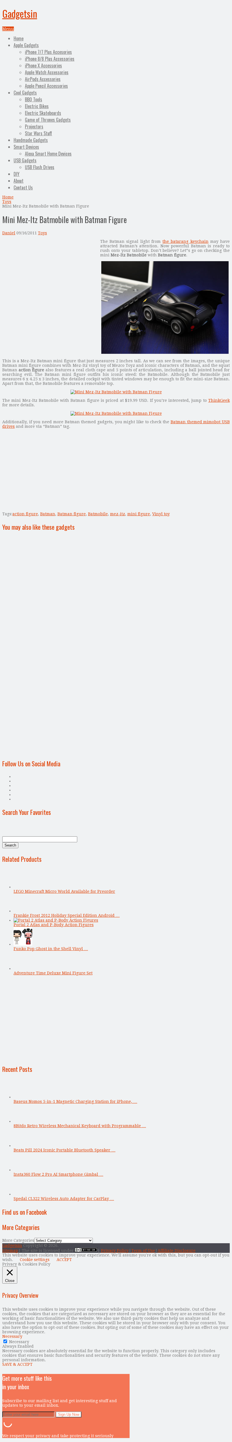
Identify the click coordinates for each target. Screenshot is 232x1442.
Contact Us (23, 187)
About (18, 180)
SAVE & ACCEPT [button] (17, 1364)
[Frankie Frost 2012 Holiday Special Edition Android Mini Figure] (23, 911)
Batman (47, 514)
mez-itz (117, 514)
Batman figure (71, 514)
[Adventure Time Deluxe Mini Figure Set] (23, 968)
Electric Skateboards (43, 113)
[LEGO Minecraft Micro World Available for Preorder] (23, 887)
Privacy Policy (115, 1250)
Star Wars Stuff (38, 133)
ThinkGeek (219, 400)
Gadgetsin (19, 13)
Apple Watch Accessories (46, 72)
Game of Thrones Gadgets (48, 119)
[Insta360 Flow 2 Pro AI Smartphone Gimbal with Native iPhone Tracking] (23, 1170)
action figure (25, 514)
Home (18, 38)
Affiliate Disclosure (177, 1250)
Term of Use (143, 1250)
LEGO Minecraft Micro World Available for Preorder (64, 891)
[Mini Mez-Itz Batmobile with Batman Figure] (165, 352)
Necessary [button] (12, 1336)
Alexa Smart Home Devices (48, 153)
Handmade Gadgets (31, 140)
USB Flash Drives (39, 167)
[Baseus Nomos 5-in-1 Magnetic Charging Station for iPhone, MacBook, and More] (23, 1097)
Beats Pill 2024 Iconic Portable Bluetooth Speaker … (64, 1150)
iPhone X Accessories (43, 65)
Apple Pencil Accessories (46, 85)
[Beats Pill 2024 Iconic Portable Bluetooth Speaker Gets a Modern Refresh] (23, 1145)
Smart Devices (26, 146)
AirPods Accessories (43, 79)
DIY (17, 174)
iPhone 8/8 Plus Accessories (49, 58)
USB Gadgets (25, 160)
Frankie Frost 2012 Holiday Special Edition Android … (67, 915)
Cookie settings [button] (35, 1259)
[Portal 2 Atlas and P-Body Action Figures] (56, 920)
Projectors (34, 126)
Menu (8, 29)
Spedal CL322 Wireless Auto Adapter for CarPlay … (64, 1198)
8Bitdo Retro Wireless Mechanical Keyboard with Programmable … (80, 1126)
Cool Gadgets (25, 92)
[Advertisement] (49, 278)
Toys (6, 201)
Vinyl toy (161, 514)
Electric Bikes (37, 106)
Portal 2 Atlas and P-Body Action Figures (54, 924)
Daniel (8, 233)
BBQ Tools (33, 99)
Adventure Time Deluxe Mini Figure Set (53, 973)
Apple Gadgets (26, 45)
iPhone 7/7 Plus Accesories (48, 52)
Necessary (19, 1342)
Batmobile (98, 514)
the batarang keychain (185, 241)
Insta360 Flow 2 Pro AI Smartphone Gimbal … (58, 1174)
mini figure (138, 514)
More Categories (18, 1240)
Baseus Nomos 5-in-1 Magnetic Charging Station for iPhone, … (75, 1101)
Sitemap (10, 1250)
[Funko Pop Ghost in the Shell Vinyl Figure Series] (23, 944)
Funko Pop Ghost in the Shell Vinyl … (51, 948)
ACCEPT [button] (64, 1259)
